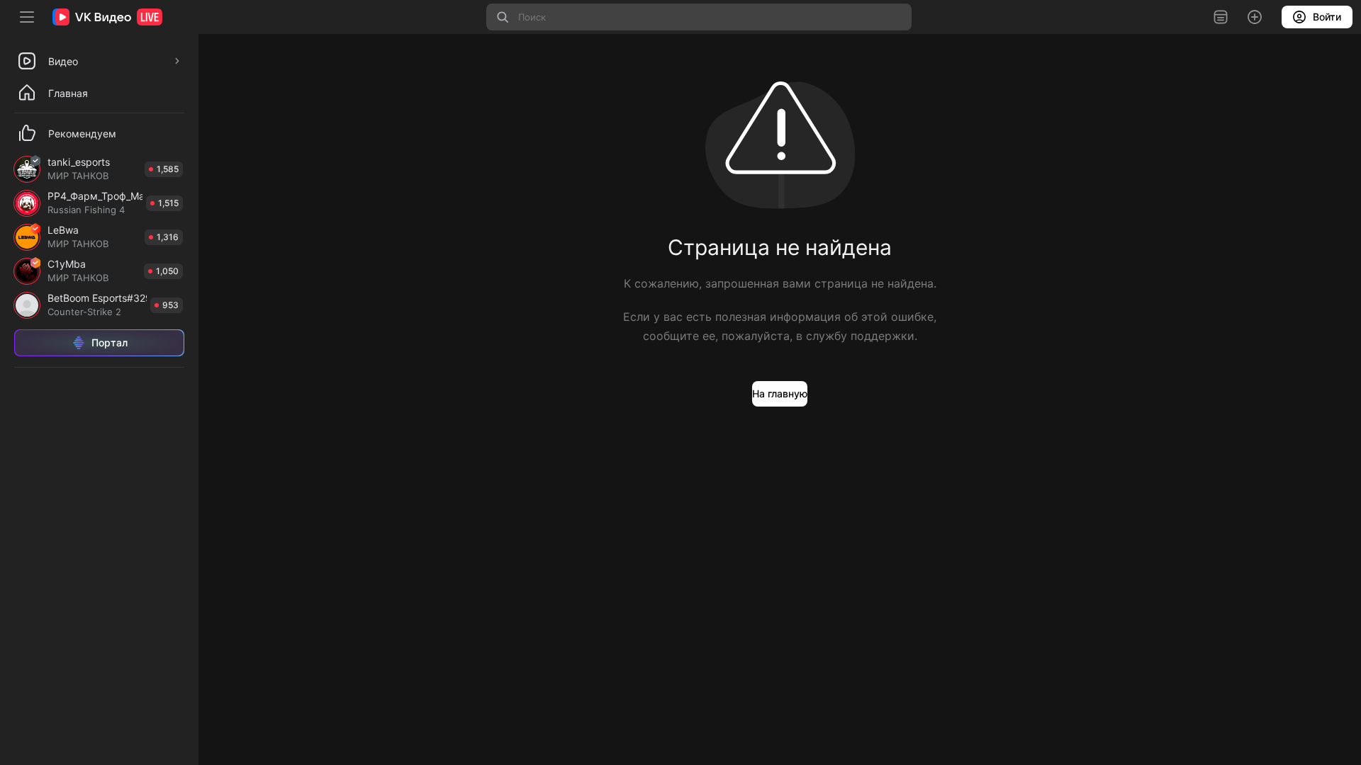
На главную (779, 393)
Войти (1327, 17)
